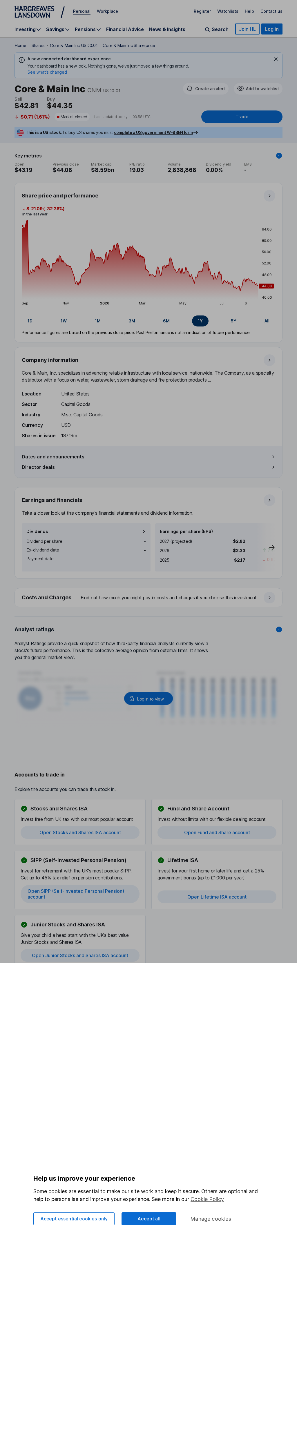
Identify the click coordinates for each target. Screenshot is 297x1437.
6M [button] (166, 320)
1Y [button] (200, 320)
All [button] (267, 320)
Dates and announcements (53, 457)
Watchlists (227, 11)
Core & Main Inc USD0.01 (74, 45)
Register (202, 11)
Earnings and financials (52, 500)
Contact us (271, 11)
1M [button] (98, 320)
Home (20, 45)
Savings (55, 29)
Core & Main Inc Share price (129, 45)
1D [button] (30, 320)
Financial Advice (125, 29)
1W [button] (64, 320)
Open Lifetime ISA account (217, 897)
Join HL (247, 29)
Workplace (107, 11)
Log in (272, 29)
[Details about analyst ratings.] (279, 629)
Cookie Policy (207, 1199)
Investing (25, 29)
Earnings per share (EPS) (186, 531)
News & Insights (167, 29)
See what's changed (47, 72)
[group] (148, 320)
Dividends (37, 531)
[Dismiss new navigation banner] (276, 59)
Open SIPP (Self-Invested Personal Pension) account (76, 894)
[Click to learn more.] (279, 155)
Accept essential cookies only (74, 1219)
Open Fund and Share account (217, 832)
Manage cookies (210, 1219)
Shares (38, 45)
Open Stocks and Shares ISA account (80, 832)
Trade (242, 116)
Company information (50, 360)
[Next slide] (266, 547)
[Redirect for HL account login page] (148, 698)
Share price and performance (60, 196)
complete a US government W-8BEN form (153, 132)
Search (220, 29)
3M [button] (132, 320)
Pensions (85, 29)
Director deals (38, 467)
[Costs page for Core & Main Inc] (148, 598)
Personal (81, 11)
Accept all (148, 1219)
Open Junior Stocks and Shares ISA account (80, 955)
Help (249, 11)
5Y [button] (233, 320)
